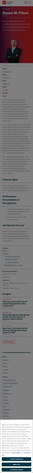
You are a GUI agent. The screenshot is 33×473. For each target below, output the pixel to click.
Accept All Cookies (16, 470)
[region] (16, 446)
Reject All (16, 464)
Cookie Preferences (16, 459)
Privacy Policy (16, 452)
